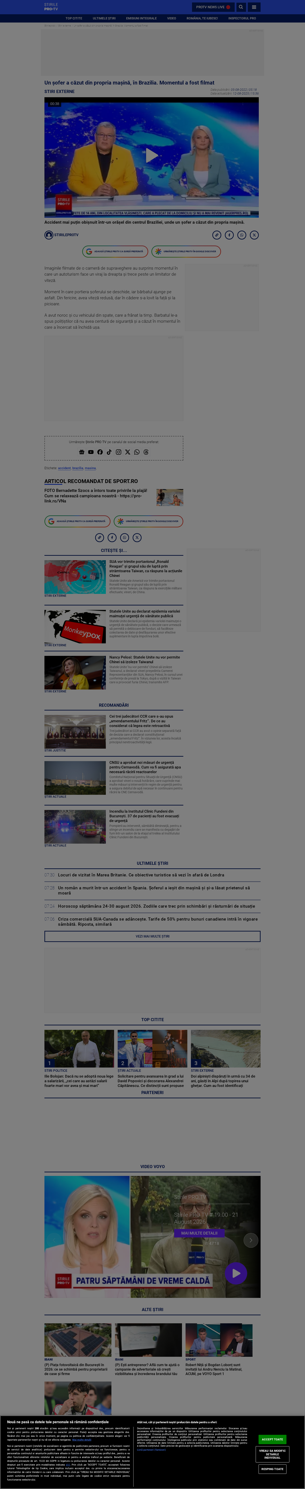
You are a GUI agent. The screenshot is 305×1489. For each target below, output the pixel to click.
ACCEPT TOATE (272, 1439)
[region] (152, 1452)
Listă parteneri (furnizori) (151, 1449)
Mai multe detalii (81, 1439)
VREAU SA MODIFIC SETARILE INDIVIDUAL (272, 1454)
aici (68, 1464)
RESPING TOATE (272, 1469)
